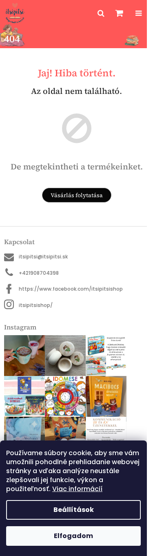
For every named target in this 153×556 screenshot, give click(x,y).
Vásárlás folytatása (77, 195)
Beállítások (73, 509)
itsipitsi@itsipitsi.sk (43, 256)
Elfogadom (73, 535)
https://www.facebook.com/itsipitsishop (71, 288)
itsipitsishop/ (36, 305)
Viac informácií (77, 489)
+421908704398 (39, 272)
